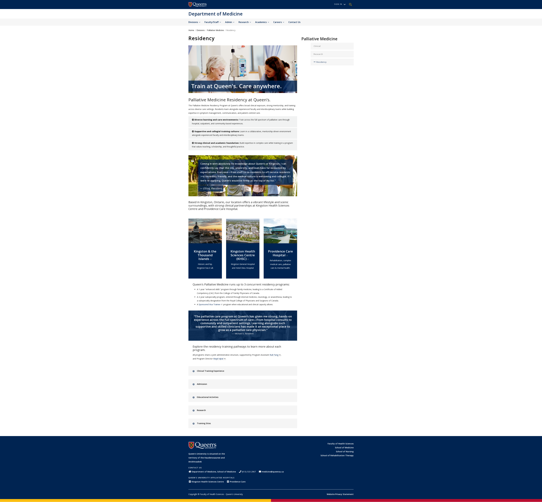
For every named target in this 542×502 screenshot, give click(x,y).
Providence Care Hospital (280, 253)
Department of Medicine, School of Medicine (214, 471)
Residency (321, 62)
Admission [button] (202, 384)
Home (191, 30)
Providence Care (237, 481)
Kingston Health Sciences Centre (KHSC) (242, 255)
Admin (229, 22)
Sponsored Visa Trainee (209, 304)
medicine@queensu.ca (273, 471)
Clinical (317, 46)
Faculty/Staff (212, 22)
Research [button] (201, 410)
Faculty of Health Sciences (341, 443)
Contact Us (294, 22)
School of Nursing (345, 451)
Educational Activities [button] (207, 397)
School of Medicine (344, 447)
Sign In (338, 4)
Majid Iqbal (218, 358)
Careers (277, 22)
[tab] (245, 371)
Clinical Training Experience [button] (210, 371)
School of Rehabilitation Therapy (337, 455)
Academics (261, 22)
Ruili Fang (274, 354)
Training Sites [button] (204, 423)
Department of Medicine (215, 14)
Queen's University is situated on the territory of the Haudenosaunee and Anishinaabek (206, 457)
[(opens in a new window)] (197, 4)
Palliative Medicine (215, 30)
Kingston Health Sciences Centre (208, 481)
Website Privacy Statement (340, 494)
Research (244, 22)
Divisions (193, 22)
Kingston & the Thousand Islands (205, 255)
